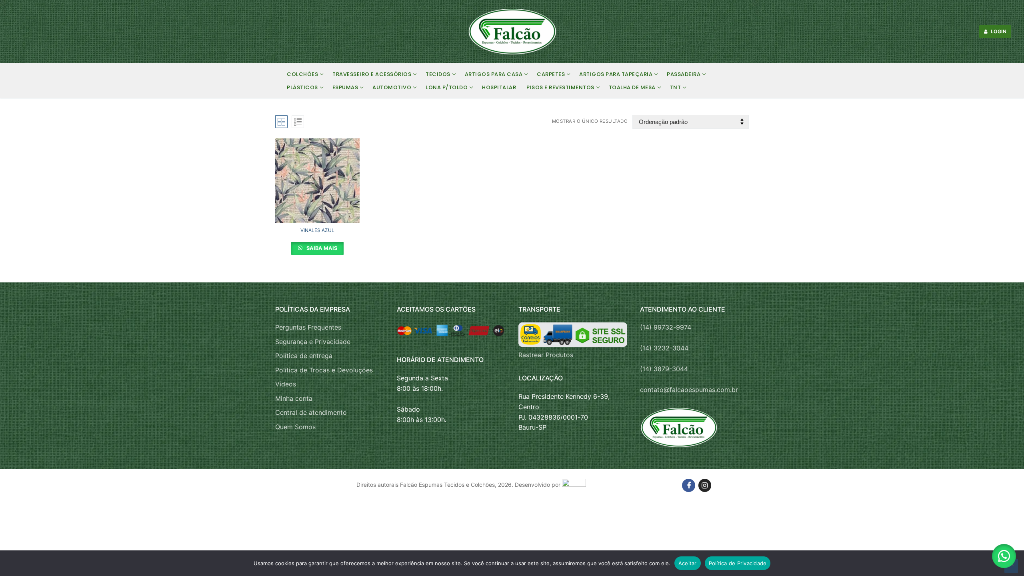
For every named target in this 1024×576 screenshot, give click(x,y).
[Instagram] (704, 485)
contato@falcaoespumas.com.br (689, 390)
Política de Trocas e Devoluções (324, 370)
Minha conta (293, 398)
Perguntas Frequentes (308, 327)
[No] (1011, 566)
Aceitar (687, 563)
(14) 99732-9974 (665, 327)
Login (997, 31)
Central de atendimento (311, 412)
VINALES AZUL (317, 230)
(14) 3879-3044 (664, 369)
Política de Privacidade (738, 563)
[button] (1004, 556)
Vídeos (285, 384)
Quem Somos (295, 427)
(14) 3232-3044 (664, 348)
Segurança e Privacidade (312, 342)
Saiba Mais (321, 248)
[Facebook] (688, 485)
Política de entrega (303, 356)
